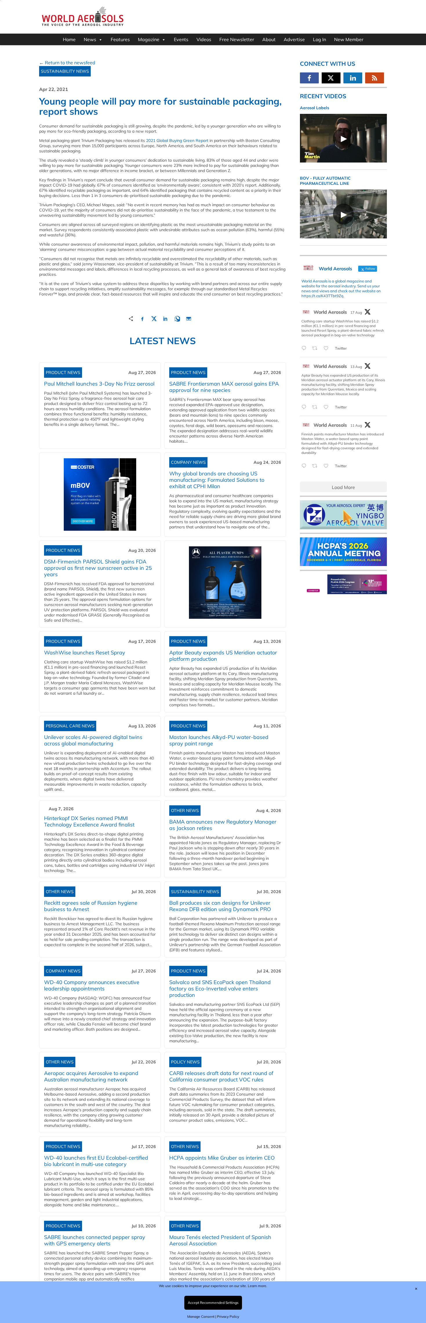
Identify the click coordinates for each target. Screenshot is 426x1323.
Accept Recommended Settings (213, 1302)
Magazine (148, 39)
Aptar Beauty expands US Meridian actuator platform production (223, 655)
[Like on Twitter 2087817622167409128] (328, 407)
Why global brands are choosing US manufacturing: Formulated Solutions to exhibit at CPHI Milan (216, 480)
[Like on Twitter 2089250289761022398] (328, 348)
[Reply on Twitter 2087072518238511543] (305, 466)
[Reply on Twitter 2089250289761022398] (305, 348)
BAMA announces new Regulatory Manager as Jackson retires (222, 824)
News (90, 39)
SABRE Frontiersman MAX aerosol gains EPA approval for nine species (224, 386)
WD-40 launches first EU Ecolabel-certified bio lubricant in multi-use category (96, 1160)
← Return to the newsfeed (67, 62)
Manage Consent (200, 1316)
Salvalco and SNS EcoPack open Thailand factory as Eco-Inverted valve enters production (220, 988)
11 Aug (356, 425)
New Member (348, 39)
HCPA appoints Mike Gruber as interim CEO (222, 1157)
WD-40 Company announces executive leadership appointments (91, 985)
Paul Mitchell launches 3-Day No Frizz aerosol (99, 383)
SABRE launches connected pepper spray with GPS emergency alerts (94, 1240)
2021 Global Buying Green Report (177, 140)
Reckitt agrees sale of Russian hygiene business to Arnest (90, 906)
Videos (203, 39)
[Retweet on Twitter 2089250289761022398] (316, 348)
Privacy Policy (228, 1316)
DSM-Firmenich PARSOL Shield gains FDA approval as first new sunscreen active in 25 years (98, 568)
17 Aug (356, 312)
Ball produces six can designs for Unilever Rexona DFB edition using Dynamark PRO (220, 906)
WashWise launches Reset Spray (84, 652)
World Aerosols (330, 312)
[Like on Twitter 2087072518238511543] (328, 466)
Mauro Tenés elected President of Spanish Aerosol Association (220, 1240)
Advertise (294, 39)
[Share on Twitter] (154, 318)
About (269, 39)
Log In (319, 39)
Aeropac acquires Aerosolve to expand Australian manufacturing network (91, 1076)
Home (69, 39)
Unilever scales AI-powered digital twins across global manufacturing (93, 740)
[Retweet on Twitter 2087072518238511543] (316, 466)
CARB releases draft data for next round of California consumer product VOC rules (221, 1076)
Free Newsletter (236, 39)
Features (120, 39)
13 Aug (356, 366)
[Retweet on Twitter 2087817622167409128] (316, 407)
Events (181, 39)
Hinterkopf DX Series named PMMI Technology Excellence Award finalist (89, 821)
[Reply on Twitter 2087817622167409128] (305, 407)
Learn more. (257, 1286)
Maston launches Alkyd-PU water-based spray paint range (218, 740)
